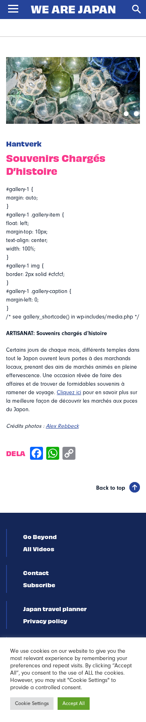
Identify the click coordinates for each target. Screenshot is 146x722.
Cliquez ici (69, 392)
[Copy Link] (69, 454)
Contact (36, 572)
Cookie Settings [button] (32, 703)
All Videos (38, 548)
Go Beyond (40, 536)
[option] (73, 90)
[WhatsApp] (53, 454)
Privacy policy (45, 620)
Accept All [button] (73, 703)
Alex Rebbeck (62, 426)
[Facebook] (36, 454)
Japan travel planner (55, 608)
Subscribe (39, 584)
